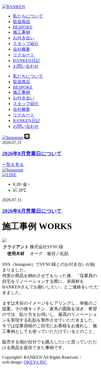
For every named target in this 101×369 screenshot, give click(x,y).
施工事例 (21, 32)
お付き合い (23, 38)
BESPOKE (23, 27)
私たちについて (28, 16)
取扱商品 (21, 21)
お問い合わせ (26, 66)
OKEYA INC (35, 362)
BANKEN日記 (26, 60)
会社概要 (21, 49)
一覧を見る (13, 164)
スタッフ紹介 (26, 43)
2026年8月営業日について (32, 153)
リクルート (23, 55)
